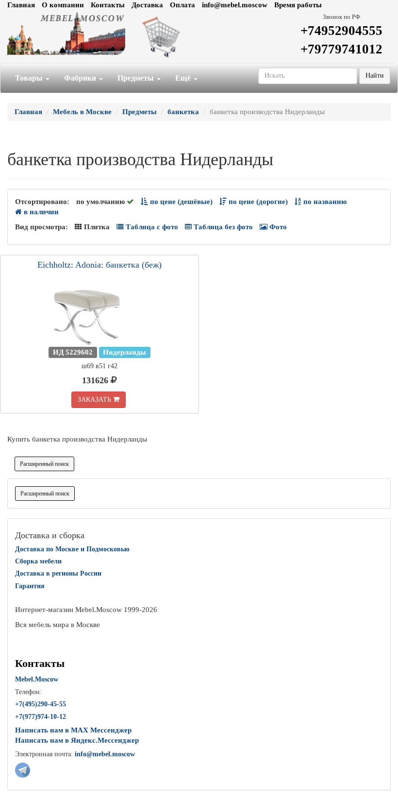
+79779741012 (341, 49)
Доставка (147, 5)
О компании (63, 5)
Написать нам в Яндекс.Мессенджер (77, 740)
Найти (374, 75)
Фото (277, 227)
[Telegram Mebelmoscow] (22, 769)
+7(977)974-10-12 (40, 716)
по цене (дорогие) (257, 201)
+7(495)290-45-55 (40, 704)
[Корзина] (199, 36)
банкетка (183, 112)
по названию (324, 201)
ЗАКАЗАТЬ (95, 399)
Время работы (298, 5)
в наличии (40, 212)
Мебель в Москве (82, 112)
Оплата (182, 5)
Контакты (108, 5)
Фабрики (81, 78)
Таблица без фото (222, 227)
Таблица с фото (151, 227)
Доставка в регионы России (58, 573)
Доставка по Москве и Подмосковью (72, 549)
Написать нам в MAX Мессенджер (73, 730)
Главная (21, 5)
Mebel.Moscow (36, 679)
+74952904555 (341, 30)
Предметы (136, 78)
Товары (30, 78)
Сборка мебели (38, 561)
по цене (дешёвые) (180, 201)
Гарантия (30, 586)
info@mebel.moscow (234, 5)
